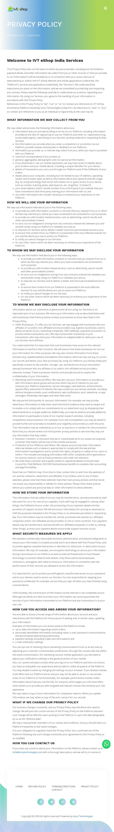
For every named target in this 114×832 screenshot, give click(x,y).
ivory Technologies (83, 816)
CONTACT (57, 789)
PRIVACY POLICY (89, 786)
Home (19, 786)
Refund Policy (37, 786)
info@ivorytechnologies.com (27, 752)
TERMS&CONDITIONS (63, 786)
